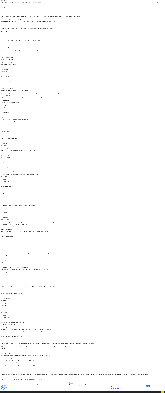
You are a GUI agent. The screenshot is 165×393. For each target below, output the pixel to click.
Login (158, 2)
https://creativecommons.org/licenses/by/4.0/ (77, 385)
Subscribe (147, 386)
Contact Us (39, 2)
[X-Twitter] (113, 388)
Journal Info (6, 2)
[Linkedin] (116, 388)
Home (2, 2)
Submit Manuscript (32, 2)
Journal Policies (17, 2)
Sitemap (2, 389)
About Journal (3, 385)
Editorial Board (3, 386)
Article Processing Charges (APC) (34, 384)
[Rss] (118, 388)
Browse (11, 2)
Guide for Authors (24, 2)
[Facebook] (111, 388)
